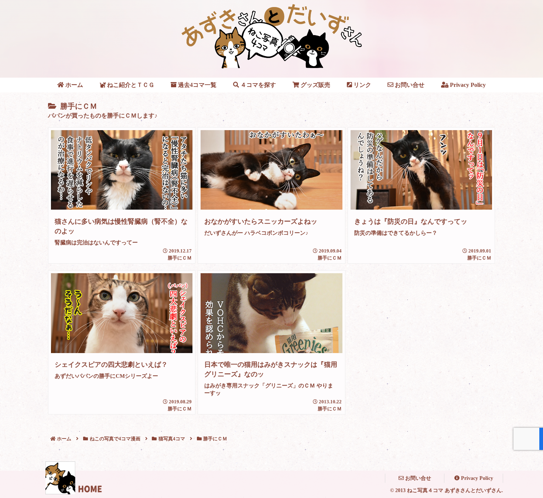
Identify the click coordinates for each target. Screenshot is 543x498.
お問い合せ (417, 478)
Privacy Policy (476, 478)
